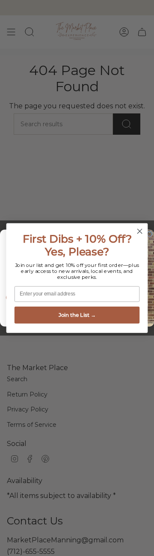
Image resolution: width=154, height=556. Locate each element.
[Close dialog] (139, 231)
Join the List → (77, 315)
